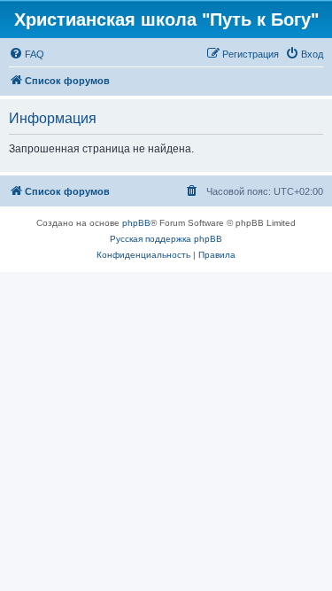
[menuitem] (26, 54)
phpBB (136, 223)
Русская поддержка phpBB (166, 239)
